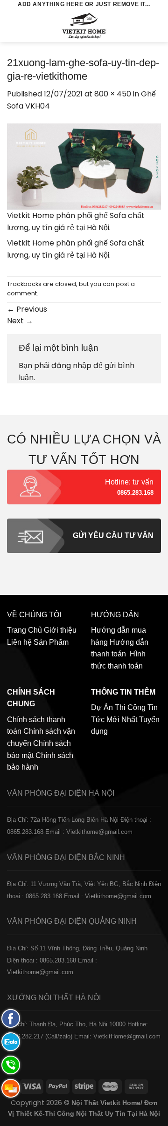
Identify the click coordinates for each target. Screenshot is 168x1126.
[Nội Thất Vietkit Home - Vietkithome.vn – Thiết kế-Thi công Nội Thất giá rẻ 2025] (84, 25)
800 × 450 (112, 94)
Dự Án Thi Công (118, 707)
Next (20, 320)
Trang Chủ (24, 630)
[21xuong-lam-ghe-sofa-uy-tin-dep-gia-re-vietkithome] (84, 166)
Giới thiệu (60, 630)
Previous (27, 309)
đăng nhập (71, 365)
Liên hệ (19, 642)
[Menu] (12, 25)
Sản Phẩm (51, 642)
